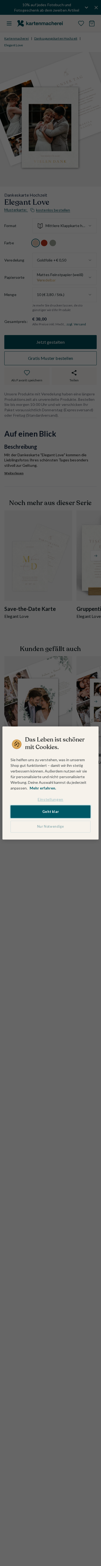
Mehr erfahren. (43, 788)
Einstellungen (50, 799)
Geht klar (50, 812)
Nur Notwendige (50, 826)
